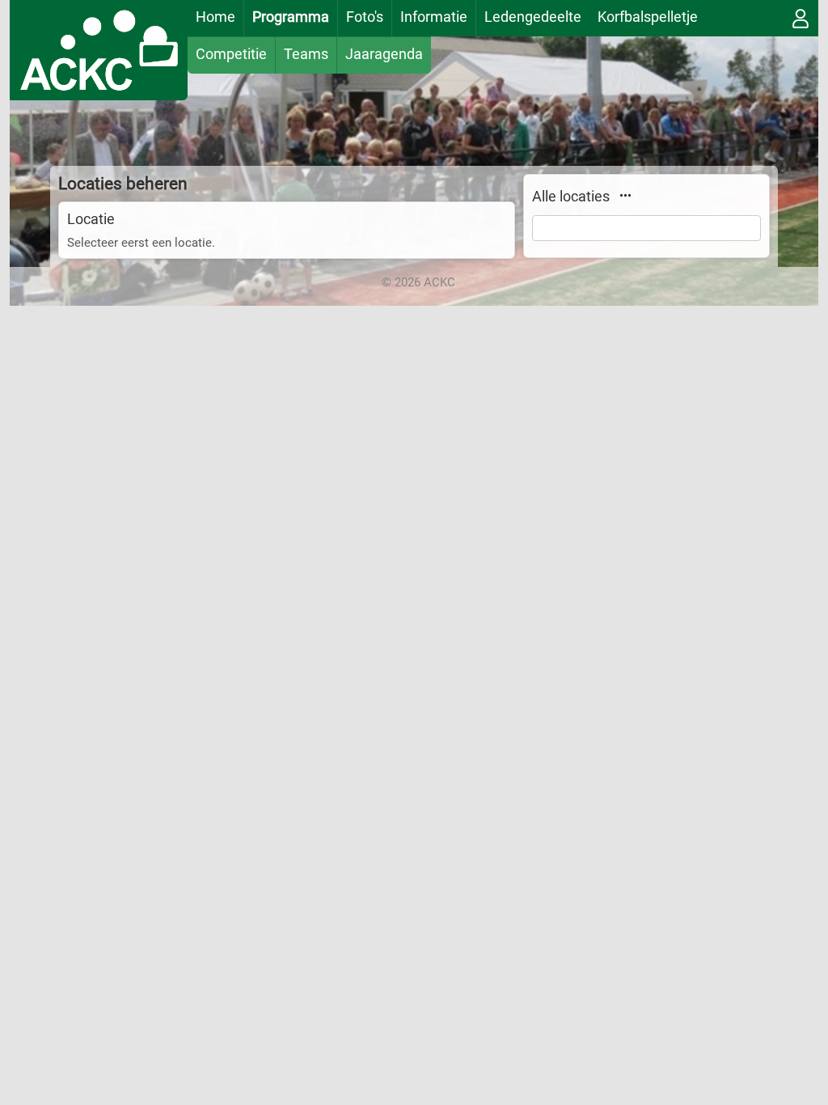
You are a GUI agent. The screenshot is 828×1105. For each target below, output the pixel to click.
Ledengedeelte (532, 16)
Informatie (433, 16)
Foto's (364, 16)
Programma (290, 16)
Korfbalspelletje (648, 16)
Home (215, 16)
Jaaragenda (384, 53)
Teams (306, 53)
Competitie (231, 53)
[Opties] (625, 195)
